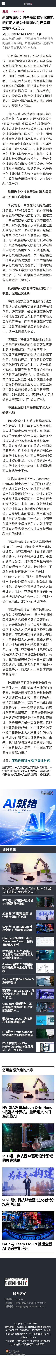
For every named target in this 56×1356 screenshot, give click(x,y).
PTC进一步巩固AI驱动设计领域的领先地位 (17, 902)
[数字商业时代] (28, 3)
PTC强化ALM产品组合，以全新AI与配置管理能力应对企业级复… (18, 954)
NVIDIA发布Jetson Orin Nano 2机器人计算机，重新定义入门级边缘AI (27, 1112)
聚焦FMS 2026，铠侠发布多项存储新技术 (17, 1020)
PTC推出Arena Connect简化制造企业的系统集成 (17, 1033)
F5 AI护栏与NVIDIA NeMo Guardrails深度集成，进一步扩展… (17, 1046)
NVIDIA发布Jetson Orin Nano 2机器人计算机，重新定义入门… (27, 890)
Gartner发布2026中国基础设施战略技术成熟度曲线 (17, 967)
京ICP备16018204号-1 (16, 1333)
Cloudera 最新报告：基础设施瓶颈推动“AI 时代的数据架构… (17, 1007)
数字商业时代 (40, 760)
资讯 (5, 11)
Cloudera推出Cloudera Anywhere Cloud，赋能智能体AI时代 (17, 941)
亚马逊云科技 (21, 760)
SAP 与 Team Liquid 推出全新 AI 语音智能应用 (17, 928)
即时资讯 (9, 849)
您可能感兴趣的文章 (17, 1069)
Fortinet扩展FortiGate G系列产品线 (18, 981)
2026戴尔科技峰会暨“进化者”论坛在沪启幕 (17, 915)
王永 (38, 34)
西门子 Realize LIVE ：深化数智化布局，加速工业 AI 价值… (18, 994)
